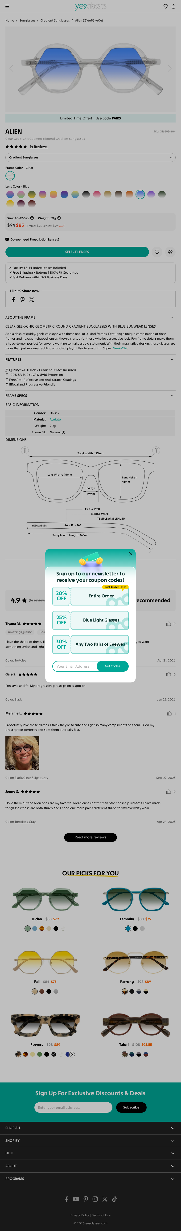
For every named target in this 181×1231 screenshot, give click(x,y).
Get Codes (112, 666)
